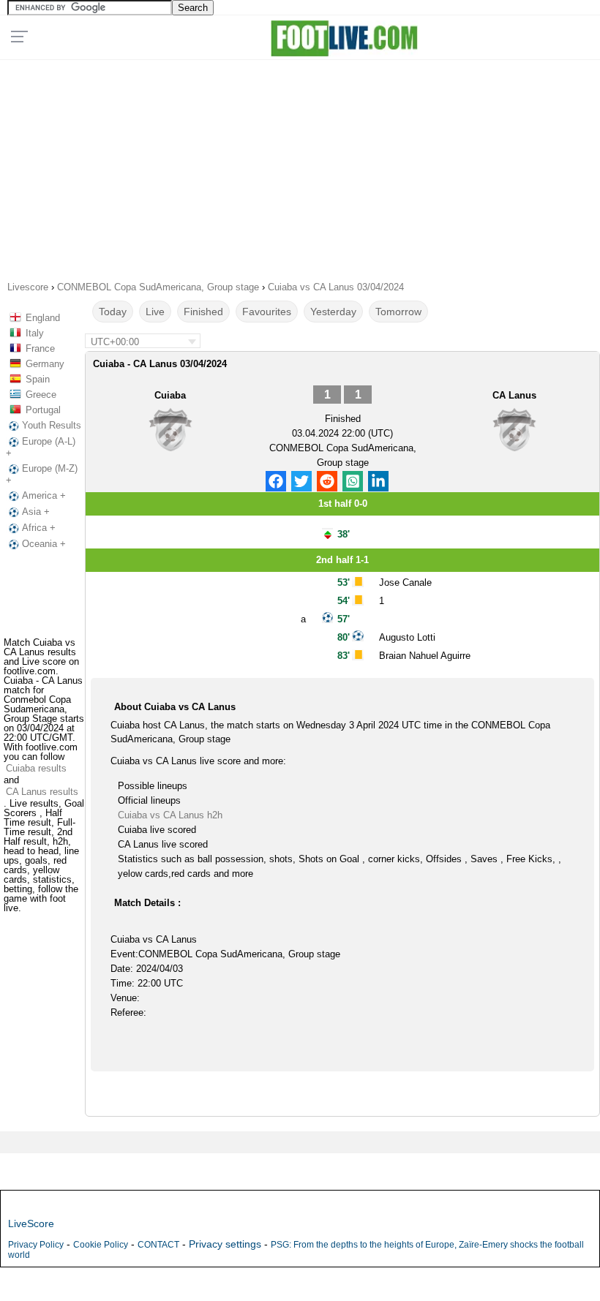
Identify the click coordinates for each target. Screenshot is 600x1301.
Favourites (266, 311)
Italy (35, 333)
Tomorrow (398, 311)
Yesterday (333, 311)
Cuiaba (170, 395)
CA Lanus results (42, 791)
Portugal (43, 409)
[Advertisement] (300, 165)
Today (113, 311)
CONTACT (158, 1245)
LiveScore (31, 1223)
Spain (38, 379)
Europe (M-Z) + (42, 474)
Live (155, 311)
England (43, 317)
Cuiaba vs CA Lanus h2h (170, 815)
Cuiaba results (36, 768)
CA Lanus (514, 395)
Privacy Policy (36, 1245)
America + (44, 495)
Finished (203, 311)
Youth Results (51, 425)
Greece (41, 394)
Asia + (36, 511)
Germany (45, 363)
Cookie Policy (100, 1245)
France (40, 348)
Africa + (39, 527)
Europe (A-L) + (40, 447)
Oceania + (44, 543)
